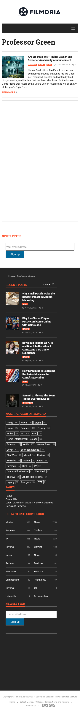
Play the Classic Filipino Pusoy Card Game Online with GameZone (36, 321)
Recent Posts (16, 285)
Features (32, 65)
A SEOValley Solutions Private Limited (51, 697)
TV (7, 538)
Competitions (13, 579)
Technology (40, 579)
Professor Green (28, 41)
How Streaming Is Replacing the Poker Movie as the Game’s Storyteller (38, 374)
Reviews (10, 547)
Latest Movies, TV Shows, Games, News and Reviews (44, 702)
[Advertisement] (33, 161)
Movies (42, 65)
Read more (8, 92)
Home (11, 276)
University (11, 596)
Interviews (28, 403)
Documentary (41, 596)
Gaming (26, 329)
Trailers (38, 530)
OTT (36, 588)
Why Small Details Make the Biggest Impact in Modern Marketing (38, 297)
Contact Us (11, 499)
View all (47, 284)
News (49, 65)
